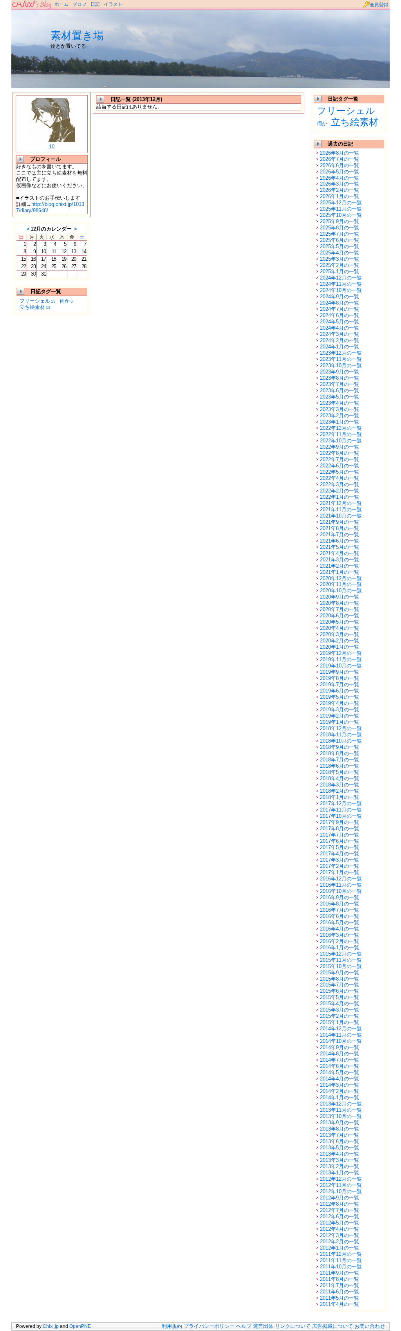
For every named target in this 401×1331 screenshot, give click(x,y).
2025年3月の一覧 (339, 259)
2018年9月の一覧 (339, 747)
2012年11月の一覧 (341, 1185)
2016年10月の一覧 (341, 891)
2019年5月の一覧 (339, 697)
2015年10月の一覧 (341, 966)
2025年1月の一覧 (339, 271)
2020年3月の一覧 (339, 634)
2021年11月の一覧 (341, 509)
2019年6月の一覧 (339, 691)
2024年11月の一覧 (341, 284)
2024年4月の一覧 (339, 328)
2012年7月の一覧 (339, 1210)
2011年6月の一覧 (339, 1292)
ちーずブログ (31, 5)
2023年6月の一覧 (339, 390)
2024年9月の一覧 (339, 296)
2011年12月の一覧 (341, 1254)
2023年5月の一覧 (339, 397)
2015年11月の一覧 (341, 960)
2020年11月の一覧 (341, 584)
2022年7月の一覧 (339, 459)
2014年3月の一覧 (339, 1085)
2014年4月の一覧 (339, 1079)
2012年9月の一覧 (339, 1198)
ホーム (61, 4)
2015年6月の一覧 (339, 991)
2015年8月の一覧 (339, 979)
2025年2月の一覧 (339, 265)
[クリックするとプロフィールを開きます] (51, 139)
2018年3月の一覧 (339, 785)
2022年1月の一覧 (339, 497)
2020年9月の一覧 (339, 597)
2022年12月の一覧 (341, 428)
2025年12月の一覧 (341, 203)
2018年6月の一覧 (339, 766)
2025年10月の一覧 (341, 215)
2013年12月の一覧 (341, 1104)
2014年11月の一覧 (341, 1035)
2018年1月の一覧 (339, 797)
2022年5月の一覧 (339, 472)
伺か (66, 301)
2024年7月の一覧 (339, 309)
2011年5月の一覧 (339, 1298)
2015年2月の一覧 (339, 1016)
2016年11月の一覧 (341, 885)
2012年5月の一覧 (339, 1223)
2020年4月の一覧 (339, 628)
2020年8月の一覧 (339, 603)
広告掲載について (332, 1326)
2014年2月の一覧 (339, 1091)
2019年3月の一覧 (339, 709)
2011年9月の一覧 (339, 1273)
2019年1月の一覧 (339, 722)
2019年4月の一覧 (339, 703)
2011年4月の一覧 (339, 1304)
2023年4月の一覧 (339, 403)
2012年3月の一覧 (339, 1235)
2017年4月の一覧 (339, 854)
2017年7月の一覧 (339, 835)
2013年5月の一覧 (339, 1148)
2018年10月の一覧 (341, 741)
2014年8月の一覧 (339, 1054)
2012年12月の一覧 (341, 1179)
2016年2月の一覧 (339, 941)
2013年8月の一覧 (339, 1129)
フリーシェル (38, 301)
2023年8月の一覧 (339, 378)
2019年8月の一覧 (339, 678)
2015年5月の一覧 (339, 997)
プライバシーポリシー (209, 1326)
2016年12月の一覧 (341, 879)
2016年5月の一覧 (339, 922)
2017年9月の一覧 (339, 822)
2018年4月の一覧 (339, 778)
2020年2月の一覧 (339, 641)
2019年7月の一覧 (339, 684)
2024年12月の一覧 (341, 278)
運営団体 (263, 1326)
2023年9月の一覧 (339, 372)
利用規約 (172, 1326)
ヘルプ (243, 1326)
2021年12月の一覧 (341, 503)
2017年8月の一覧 (339, 828)
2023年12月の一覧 (341, 353)
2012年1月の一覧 (339, 1248)
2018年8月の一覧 (339, 753)
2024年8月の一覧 (339, 303)
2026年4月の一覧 (339, 178)
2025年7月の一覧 (339, 234)
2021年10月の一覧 (341, 516)
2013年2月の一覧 (339, 1166)
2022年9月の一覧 (339, 447)
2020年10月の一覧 (341, 590)
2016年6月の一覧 (339, 916)
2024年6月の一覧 (339, 315)
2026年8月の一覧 (339, 153)
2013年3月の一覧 (339, 1160)
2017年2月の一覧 (339, 866)
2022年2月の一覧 (339, 491)
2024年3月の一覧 (339, 334)
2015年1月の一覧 (339, 1022)
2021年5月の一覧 (339, 547)
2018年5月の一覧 (339, 772)
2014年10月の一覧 (341, 1041)
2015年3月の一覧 (339, 1010)
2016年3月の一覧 (339, 935)
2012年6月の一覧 (339, 1216)
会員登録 (379, 4)
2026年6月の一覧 (339, 165)
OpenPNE (80, 1326)
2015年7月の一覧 (339, 985)
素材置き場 (77, 35)
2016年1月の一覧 (339, 947)
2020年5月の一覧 (339, 622)
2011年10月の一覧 (341, 1267)
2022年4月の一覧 (339, 478)
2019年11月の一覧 (341, 659)
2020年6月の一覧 (339, 616)
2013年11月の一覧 (341, 1110)
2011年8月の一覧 (339, 1279)
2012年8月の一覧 (339, 1204)
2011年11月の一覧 (341, 1260)
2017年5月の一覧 (339, 847)
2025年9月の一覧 (339, 221)
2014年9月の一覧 (339, 1047)
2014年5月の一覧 (339, 1072)
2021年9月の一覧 (339, 522)
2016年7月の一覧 (339, 910)
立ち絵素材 (35, 307)
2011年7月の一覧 (339, 1285)
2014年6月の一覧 (339, 1066)
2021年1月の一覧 (339, 572)
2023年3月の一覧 (339, 409)
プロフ (79, 4)
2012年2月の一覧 (339, 1241)
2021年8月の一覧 (339, 528)
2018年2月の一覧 (339, 791)
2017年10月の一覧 (341, 816)
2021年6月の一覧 (339, 541)
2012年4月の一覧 (339, 1229)
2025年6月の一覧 (339, 240)
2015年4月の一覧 (339, 1003)
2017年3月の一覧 (339, 860)
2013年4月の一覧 (339, 1154)
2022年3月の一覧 (339, 484)
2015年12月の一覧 (341, 954)
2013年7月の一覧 (339, 1135)
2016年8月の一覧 (339, 904)
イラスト (113, 4)
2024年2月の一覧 (339, 340)
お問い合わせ (369, 1326)
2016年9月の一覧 (339, 897)
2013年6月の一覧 (339, 1141)
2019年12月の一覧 (341, 653)
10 (51, 147)
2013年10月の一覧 (341, 1116)
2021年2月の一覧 (339, 566)
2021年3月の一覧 (339, 560)
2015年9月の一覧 (339, 973)
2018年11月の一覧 (341, 735)
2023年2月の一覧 (339, 415)
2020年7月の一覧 (339, 609)
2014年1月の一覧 (339, 1097)
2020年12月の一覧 (341, 578)
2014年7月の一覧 (339, 1060)
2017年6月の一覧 (339, 841)
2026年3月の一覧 (339, 184)
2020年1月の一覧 (339, 647)
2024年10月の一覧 (341, 290)
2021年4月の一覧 (339, 553)
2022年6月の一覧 (339, 466)
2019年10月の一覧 (341, 666)
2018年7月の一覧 (339, 760)
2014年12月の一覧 (341, 1029)
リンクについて (293, 1326)
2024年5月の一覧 (339, 322)
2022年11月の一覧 (341, 434)
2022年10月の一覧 (341, 441)
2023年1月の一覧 (339, 422)
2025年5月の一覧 (339, 246)
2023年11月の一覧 (341, 359)
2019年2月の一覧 (339, 716)
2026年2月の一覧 (339, 190)
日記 (95, 4)
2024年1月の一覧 (339, 347)
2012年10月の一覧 (341, 1191)
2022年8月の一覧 (339, 453)
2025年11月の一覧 (341, 209)
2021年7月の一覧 (339, 534)
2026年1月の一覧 (339, 196)
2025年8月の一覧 (339, 228)
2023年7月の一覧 (339, 384)
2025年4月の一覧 (339, 253)
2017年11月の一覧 (341, 810)
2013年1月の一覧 (339, 1173)
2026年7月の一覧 (339, 159)
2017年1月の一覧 (339, 872)
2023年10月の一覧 (341, 365)
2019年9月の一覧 (339, 672)
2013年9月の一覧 (339, 1122)
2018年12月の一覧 (341, 728)
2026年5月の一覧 (339, 172)
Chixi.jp (51, 1326)
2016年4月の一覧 (339, 929)
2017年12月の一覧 (341, 803)
